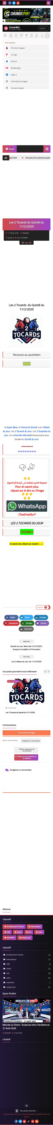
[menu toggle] (4, 3)
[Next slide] (48, 671)
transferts (11, 937)
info (29, 932)
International (36, 926)
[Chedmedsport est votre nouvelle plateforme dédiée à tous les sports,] (26, 15)
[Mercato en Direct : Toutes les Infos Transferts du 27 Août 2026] (26, 1010)
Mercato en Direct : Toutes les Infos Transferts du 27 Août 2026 (26, 1026)
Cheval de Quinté (28, 427)
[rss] (37, 1121)
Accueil (11, 149)
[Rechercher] (48, 3)
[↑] (26, 1106)
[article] (26, 645)
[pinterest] (32, 1121)
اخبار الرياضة (26, 937)
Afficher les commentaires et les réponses (26, 757)
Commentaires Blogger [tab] (26, 732)
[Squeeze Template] (17, 1111)
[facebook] (10, 3)
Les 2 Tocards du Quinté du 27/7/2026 (20, 712)
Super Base (11, 427)
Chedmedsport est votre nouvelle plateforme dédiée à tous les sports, (26, 1115)
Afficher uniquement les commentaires (26, 750)
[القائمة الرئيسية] (46, 148)
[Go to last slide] (45, 671)
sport (40, 932)
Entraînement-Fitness (15, 926)
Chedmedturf (26, 514)
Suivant (40, 607)
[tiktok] (28, 1121)
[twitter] (14, 3)
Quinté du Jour (32, 439)
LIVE (8, 932)
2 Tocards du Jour (23, 431)
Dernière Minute (22, 435)
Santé (19, 932)
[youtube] (18, 3)
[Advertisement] (26, 116)
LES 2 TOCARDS (22, 237)
